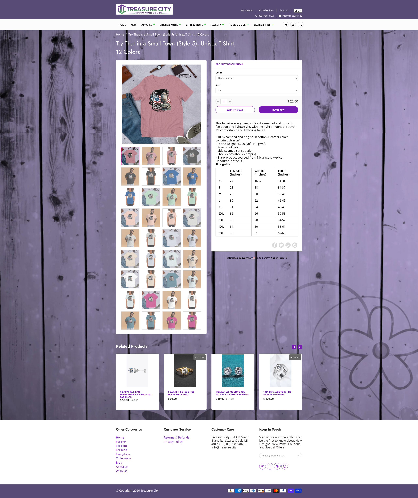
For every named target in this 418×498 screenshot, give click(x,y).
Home (122, 24)
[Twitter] (262, 466)
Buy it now (278, 109)
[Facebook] (270, 466)
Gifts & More (194, 24)
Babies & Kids (261, 24)
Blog (119, 462)
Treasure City (150, 490)
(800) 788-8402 (266, 15)
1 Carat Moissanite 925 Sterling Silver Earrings (279, 393)
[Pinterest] (277, 466)
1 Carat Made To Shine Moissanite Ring (229, 393)
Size (218, 85)
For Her (121, 442)
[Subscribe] (298, 455)
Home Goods (237, 24)
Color (219, 72)
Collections (123, 458)
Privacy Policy (173, 442)
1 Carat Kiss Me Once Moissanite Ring (133, 393)
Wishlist (121, 471)
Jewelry (216, 24)
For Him (121, 446)
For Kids (121, 450)
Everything (123, 454)
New (134, 24)
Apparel (146, 24)
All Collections (266, 10)
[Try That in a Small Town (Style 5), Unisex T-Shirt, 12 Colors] (161, 104)
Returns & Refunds (176, 437)
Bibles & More (169, 24)
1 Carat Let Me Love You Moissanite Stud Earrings (184, 393)
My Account (247, 10)
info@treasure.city (292, 15)
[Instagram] (284, 466)
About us (284, 10)
